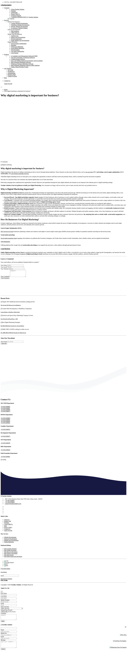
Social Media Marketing (17, 48)
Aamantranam (11, 73)
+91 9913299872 (5, 429)
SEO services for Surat (7, 231)
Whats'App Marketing (17, 46)
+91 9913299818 (5, 450)
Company (7, 8)
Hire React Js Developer (10, 552)
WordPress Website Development (20, 25)
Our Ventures (7, 68)
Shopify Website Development (19, 26)
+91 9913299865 (5, 406)
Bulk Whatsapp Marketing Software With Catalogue (25, 65)
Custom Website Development (19, 23)
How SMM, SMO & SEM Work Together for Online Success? (13, 332)
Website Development (10, 537)
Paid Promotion (15, 50)
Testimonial (14, 12)
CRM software (15, 32)
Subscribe (3, 343)
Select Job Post (5, 607)
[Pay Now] (123, 635)
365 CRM (10, 70)
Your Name (4, 265)
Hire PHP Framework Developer (13, 556)
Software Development (10, 539)
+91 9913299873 (5, 436)
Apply (2, 621)
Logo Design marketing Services (20, 173)
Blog (5, 78)
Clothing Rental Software (18, 59)
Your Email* (4, 267)
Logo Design (14, 53)
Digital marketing (27, 211)
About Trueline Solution (17, 9)
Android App (14, 36)
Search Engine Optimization (18, 43)
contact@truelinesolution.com (13, 503)
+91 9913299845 (5, 421)
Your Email (4, 341)
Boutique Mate (12, 74)
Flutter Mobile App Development (20, 40)
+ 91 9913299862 (10, 502)
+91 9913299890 (5, 409)
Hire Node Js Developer (10, 553)
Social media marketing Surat (9, 238)
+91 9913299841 (5, 422)
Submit (3, 649)
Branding (13, 45)
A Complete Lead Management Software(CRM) (24, 56)
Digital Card (7, 521)
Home (6, 89)
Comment (3, 613)
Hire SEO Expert (9, 555)
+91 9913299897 (5, 408)
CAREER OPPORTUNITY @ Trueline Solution (24, 17)
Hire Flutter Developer (10, 550)
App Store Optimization (17, 51)
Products (6, 54)
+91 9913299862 (5, 419)
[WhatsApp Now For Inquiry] (118, 647)
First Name (4, 593)
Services (6, 20)
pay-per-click (89, 172)
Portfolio (13, 11)
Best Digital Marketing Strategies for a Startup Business (12, 325)
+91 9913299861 (5, 456)
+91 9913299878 (5, 443)
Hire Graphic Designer (10, 548)
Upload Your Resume (6, 610)
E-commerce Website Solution (19, 28)
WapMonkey (11, 71)
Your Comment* (5, 276)
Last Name (4, 596)
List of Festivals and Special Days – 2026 (9, 318)
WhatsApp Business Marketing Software (22, 64)
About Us (7, 519)
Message (3, 640)
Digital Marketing (9, 542)
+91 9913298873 (5, 411)
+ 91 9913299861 (10, 500)
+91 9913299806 (5, 418)
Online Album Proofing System (19, 67)
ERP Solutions (15, 31)
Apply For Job (8, 83)
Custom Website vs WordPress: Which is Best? (10, 312)
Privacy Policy (8, 527)
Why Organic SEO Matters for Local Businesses (11, 305)
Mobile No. (4, 633)
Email (2, 603)
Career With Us (8, 524)
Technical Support (16, 15)
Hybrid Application (16, 39)
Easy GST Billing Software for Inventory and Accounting (27, 60)
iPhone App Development (18, 37)
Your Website (4, 269)
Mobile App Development (11, 540)
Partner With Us (15, 14)
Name (2, 630)
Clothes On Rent (12, 76)
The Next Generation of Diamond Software (23, 57)
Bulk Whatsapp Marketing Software (21, 62)
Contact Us (7, 80)
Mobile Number (5, 600)
